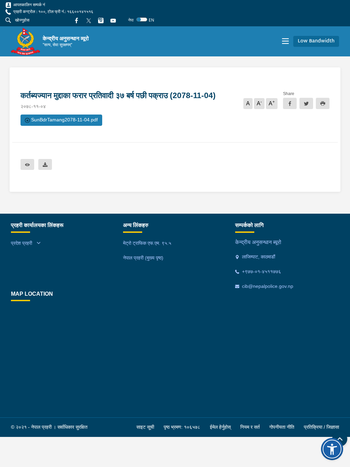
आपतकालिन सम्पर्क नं (28, 5)
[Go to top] (339, 438)
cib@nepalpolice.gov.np (267, 286)
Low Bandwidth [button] (316, 41)
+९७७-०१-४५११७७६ (261, 271)
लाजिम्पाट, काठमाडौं (258, 256)
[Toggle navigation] (285, 41)
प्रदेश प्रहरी (21, 243)
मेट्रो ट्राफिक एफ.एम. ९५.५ (147, 243)
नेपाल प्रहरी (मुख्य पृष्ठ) (143, 258)
